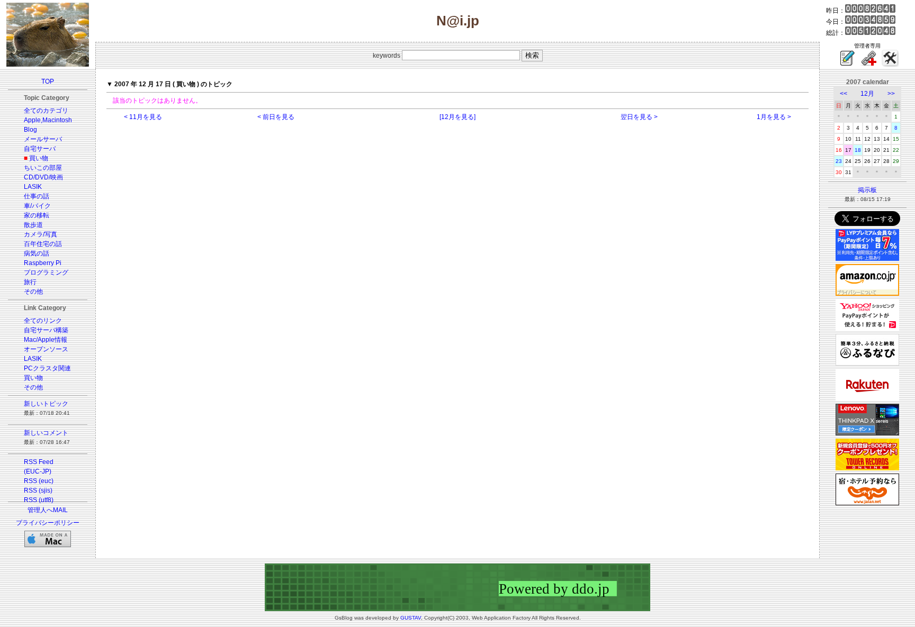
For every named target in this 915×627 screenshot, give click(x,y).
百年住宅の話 (43, 244)
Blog (30, 129)
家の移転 (36, 215)
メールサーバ (43, 139)
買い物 (38, 158)
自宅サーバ (40, 148)
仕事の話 (36, 196)
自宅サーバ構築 (46, 330)
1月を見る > (774, 117)
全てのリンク (43, 320)
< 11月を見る (143, 117)
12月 (867, 93)
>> (891, 93)
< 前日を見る (275, 117)
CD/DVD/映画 (43, 177)
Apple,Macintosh (48, 120)
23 (839, 161)
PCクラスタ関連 (47, 368)
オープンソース (46, 349)
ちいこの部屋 (43, 167)
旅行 (30, 282)
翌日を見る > (639, 117)
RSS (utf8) (38, 500)
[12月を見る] (457, 117)
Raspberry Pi (42, 263)
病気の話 (36, 253)
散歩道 (33, 225)
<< (843, 93)
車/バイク (37, 206)
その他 (33, 291)
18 (858, 150)
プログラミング (46, 272)
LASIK (33, 186)
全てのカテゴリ (46, 110)
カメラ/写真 (40, 234)
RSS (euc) (38, 481)
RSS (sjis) (38, 490)
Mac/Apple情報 (45, 339)
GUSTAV (410, 618)
